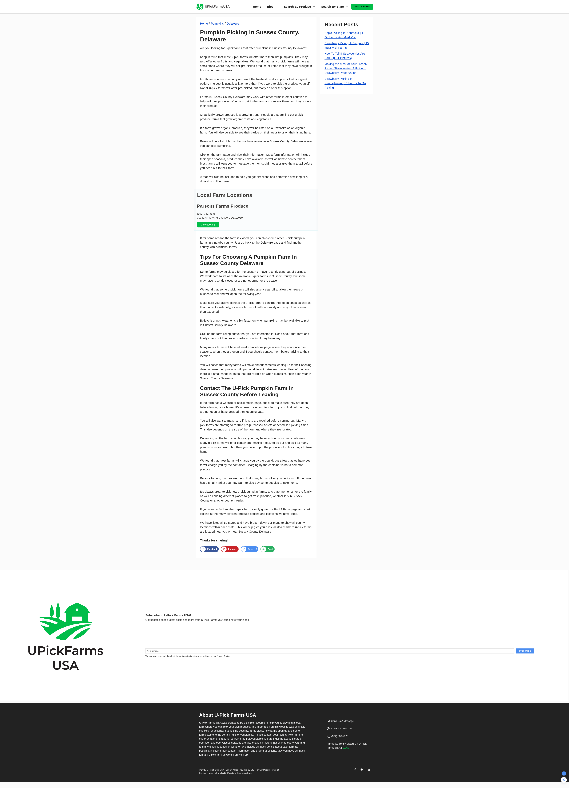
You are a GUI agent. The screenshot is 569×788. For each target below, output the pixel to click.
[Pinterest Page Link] (361, 769)
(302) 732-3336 (206, 213)
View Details (208, 224)
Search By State (332, 6)
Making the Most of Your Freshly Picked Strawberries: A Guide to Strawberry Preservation (346, 68)
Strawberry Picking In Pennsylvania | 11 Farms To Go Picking (345, 83)
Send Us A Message (342, 721)
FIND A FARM (362, 6)
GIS (252, 770)
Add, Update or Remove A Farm (237, 773)
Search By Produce (297, 6)
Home (257, 6)
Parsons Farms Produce (222, 206)
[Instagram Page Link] (368, 769)
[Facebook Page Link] (355, 769)
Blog (270, 6)
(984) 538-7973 (339, 736)
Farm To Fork (214, 773)
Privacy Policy (262, 770)
